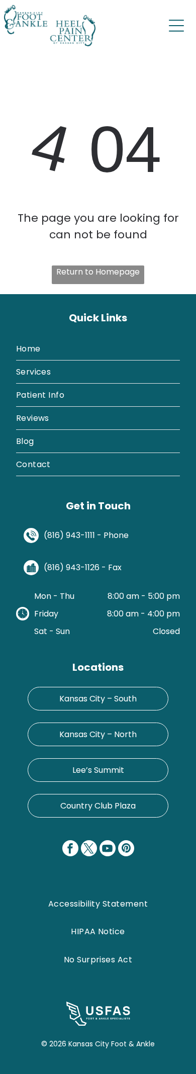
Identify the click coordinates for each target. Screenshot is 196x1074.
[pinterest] (126, 849)
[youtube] (108, 849)
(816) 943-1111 (69, 535)
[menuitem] (98, 349)
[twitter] (89, 849)
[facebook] (70, 849)
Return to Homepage (98, 272)
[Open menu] (176, 25)
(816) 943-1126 (72, 567)
